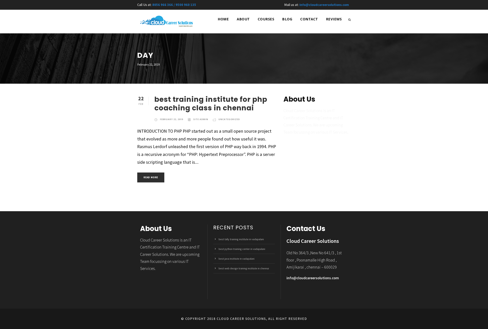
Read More (151, 177)
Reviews (334, 19)
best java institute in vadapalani (236, 258)
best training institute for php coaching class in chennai (210, 103)
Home (223, 19)
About (243, 19)
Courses (266, 19)
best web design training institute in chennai (244, 268)
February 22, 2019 (171, 119)
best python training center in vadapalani (242, 249)
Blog (287, 19)
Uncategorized (229, 119)
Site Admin (200, 119)
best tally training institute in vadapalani (241, 239)
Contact (309, 19)
